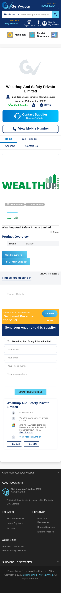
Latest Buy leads (15, 523)
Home (8, 139)
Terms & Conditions (34, 571)
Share (56, 232)
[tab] (12, 217)
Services (11, 528)
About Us (10, 146)
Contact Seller (50, 314)
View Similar (36, 204)
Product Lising (9, 550)
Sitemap (22, 550)
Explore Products (45, 531)
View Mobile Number (30, 436)
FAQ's (51, 571)
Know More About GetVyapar (18, 472)
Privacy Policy (14, 571)
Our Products (29, 139)
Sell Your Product (15, 518)
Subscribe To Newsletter (17, 562)
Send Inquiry (12, 255)
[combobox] (12, 14)
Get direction (26, 432)
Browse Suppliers (46, 527)
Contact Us (31, 146)
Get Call (15, 444)
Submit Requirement (30, 392)
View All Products (48, 273)
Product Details (15, 294)
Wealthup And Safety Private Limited (30, 89)
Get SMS (32, 444)
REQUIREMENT (48, 5)
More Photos (16, 204)
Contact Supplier (17, 261)
